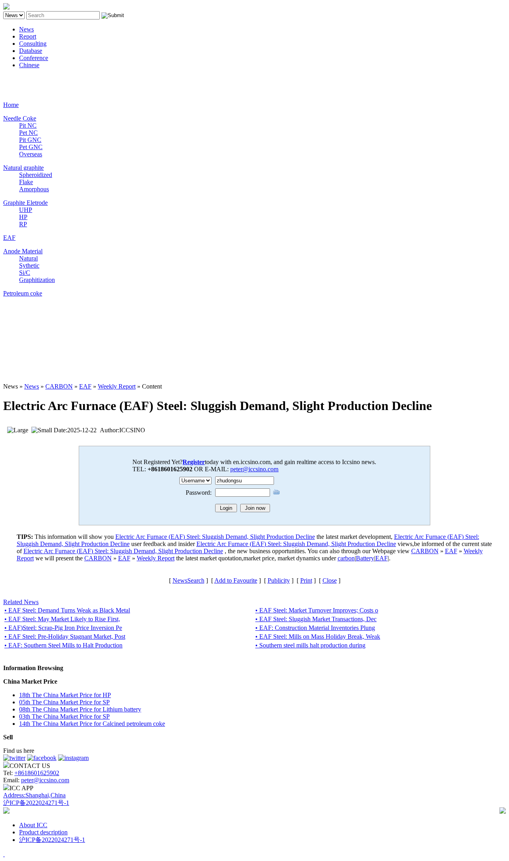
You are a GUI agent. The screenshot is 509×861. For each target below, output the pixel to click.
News (26, 29)
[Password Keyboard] (276, 491)
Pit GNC (30, 139)
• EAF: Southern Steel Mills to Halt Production (63, 645)
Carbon (12, 78)
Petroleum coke (22, 293)
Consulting (33, 43)
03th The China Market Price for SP (64, 716)
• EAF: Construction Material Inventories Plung (315, 627)
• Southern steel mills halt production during (310, 645)
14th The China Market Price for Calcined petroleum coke (92, 723)
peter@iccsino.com (254, 469)
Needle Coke (19, 118)
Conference (33, 57)
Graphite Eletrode (25, 202)
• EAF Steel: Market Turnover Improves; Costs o (316, 610)
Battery (365, 558)
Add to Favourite (235, 580)
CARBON (59, 386)
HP (23, 217)
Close (329, 580)
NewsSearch (188, 580)
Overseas (30, 154)
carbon (346, 558)
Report (27, 36)
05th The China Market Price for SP (64, 702)
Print (306, 580)
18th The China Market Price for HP (65, 695)
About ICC (33, 825)
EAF (9, 237)
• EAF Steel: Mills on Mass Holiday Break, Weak (317, 636)
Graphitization (37, 279)
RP (23, 224)
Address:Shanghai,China (34, 795)
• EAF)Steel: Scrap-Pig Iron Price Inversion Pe (63, 627)
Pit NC (28, 125)
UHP (25, 209)
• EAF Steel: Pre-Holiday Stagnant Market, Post (64, 636)
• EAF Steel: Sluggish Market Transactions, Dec (316, 619)
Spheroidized (35, 174)
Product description (43, 832)
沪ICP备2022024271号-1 (36, 802)
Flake (26, 182)
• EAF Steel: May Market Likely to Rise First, (62, 619)
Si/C (24, 272)
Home (11, 104)
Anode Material (23, 251)
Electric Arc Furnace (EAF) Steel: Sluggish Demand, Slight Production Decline (215, 536)
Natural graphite (23, 167)
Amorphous (34, 189)
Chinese (29, 65)
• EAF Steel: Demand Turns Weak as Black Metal (67, 610)
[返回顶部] (4, 854)
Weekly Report (117, 386)
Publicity (279, 580)
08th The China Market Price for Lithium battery (80, 709)
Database (30, 50)
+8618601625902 (36, 773)
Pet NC (28, 132)
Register (194, 462)
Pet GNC (31, 147)
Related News (21, 602)
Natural (28, 258)
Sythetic (29, 265)
